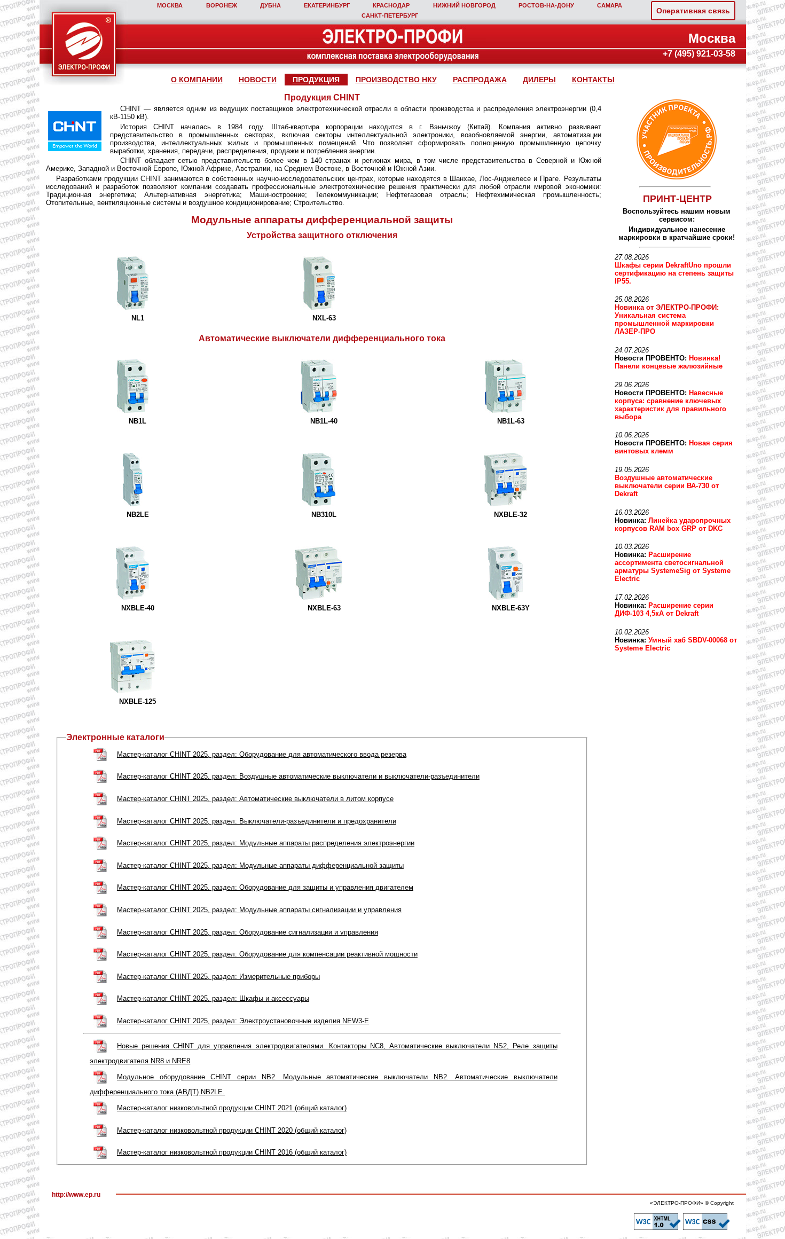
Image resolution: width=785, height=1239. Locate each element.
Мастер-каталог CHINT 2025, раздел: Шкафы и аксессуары (213, 998)
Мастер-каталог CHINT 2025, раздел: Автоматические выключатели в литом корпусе (255, 799)
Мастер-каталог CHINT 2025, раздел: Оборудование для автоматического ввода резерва (261, 754)
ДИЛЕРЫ (539, 79)
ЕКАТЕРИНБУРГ (327, 5)
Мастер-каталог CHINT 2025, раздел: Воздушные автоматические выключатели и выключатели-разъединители (298, 776)
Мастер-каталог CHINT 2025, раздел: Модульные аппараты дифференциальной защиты (260, 865)
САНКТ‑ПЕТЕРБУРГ (390, 15)
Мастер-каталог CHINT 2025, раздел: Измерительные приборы (218, 977)
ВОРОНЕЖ (221, 5)
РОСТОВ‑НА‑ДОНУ (546, 5)
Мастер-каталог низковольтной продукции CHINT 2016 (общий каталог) (232, 1152)
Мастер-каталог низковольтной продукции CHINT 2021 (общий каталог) (232, 1108)
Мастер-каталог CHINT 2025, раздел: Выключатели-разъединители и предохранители (256, 821)
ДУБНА (270, 5)
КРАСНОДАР (391, 5)
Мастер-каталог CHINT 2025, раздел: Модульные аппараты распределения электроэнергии (265, 843)
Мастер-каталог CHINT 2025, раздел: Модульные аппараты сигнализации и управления (259, 910)
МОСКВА (170, 5)
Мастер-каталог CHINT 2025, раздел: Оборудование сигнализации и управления (247, 932)
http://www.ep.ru (76, 1194)
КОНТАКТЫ (593, 79)
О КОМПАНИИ (197, 79)
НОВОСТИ (258, 79)
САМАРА (609, 5)
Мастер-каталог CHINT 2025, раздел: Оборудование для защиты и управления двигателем (265, 887)
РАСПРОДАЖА (480, 79)
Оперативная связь (693, 10)
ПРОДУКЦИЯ (316, 79)
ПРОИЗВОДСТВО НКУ (396, 79)
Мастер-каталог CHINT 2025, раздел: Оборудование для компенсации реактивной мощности (267, 954)
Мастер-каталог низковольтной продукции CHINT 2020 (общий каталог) (232, 1130)
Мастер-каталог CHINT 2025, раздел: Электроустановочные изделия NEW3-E (243, 1021)
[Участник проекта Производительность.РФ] (675, 140)
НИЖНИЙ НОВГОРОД (464, 5)
